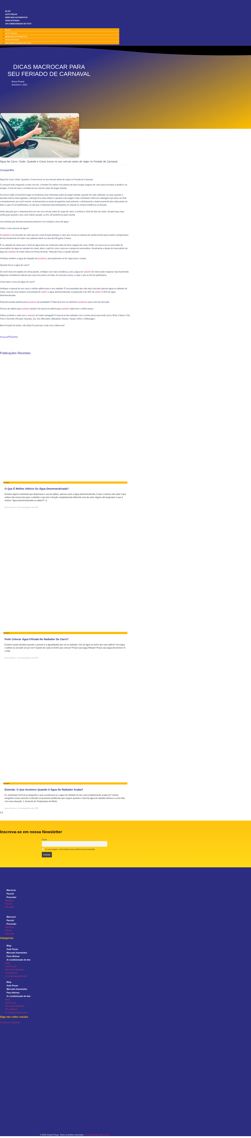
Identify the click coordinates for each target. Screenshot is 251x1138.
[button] (59, 26)
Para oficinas (12, 21)
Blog (8, 11)
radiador (6, 235)
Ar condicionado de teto (18, 24)
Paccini (10, 894)
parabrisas (83, 302)
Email (44, 839)
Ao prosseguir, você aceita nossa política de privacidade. (70, 849)
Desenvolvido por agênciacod (96, 1135)
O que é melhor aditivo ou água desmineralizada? (37, 488)
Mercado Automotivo (16, 17)
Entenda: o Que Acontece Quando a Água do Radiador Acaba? (44, 789)
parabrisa (42, 258)
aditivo (44, 292)
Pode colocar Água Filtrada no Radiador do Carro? (37, 639)
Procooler (11, 897)
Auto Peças (11, 14)
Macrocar (11, 890)
